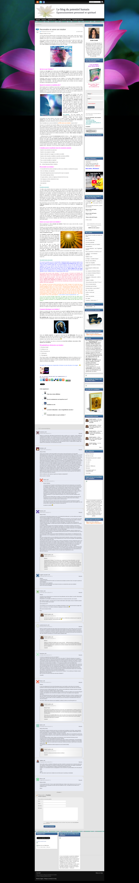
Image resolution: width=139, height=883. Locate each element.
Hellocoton (48, 847)
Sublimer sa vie (51, 404)
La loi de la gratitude (78, 24)
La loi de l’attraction (90, 275)
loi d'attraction (95, 355)
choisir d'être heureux (93, 344)
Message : (40, 808)
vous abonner (75, 822)
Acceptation (89, 340)
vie (91, 370)
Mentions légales (39, 878)
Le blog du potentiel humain (72, 9)
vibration (88, 370)
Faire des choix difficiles (53, 394)
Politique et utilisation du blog (50, 878)
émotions (95, 370)
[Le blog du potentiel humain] (37, 842)
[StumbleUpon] (52, 380)
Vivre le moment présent (91, 284)
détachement (99, 349)
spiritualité (89, 368)
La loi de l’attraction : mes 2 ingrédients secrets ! (60, 409)
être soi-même (93, 371)
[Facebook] (44, 380)
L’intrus (87, 294)
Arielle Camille (80, 31)
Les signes (88, 298)
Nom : (39, 801)
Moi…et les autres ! (90, 290)
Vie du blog (88, 473)
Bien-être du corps (89, 455)
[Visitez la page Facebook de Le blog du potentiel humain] (43, 2)
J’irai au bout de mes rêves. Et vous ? (94, 282)
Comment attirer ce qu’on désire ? (56, 415)
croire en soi (89, 348)
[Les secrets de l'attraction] (94, 319)
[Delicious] (55, 380)
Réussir (94, 367)
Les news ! (88, 462)
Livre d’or (87, 238)
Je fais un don (89, 210)
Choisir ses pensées (90, 296)
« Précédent (58, 792)
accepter (96, 340)
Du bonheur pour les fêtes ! (91, 286)
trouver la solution (96, 368)
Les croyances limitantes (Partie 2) (93, 271)
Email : (39, 803)
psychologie (91, 365)
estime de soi (98, 351)
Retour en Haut (99, 873)
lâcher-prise (91, 359)
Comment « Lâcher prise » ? (92, 300)
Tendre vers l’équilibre (90, 262)
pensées (93, 363)
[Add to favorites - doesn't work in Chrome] (49, 380)
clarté (100, 345)
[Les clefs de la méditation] (94, 402)
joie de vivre (96, 353)
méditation (91, 361)
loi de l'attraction (94, 356)
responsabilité (89, 367)
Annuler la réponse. (42, 796)
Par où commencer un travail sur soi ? (57, 399)
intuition (88, 353)
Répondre (80, 433)
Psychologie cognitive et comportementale (91, 471)
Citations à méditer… (90, 280)
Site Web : (40, 805)
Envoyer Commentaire (49, 826)
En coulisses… (89, 459)
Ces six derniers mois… (91, 240)
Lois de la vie (94, 358)
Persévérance (90, 364)
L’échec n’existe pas (90, 292)
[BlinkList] (63, 380)
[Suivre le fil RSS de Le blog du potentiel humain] (37, 2)
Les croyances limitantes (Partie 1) (93, 273)
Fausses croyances (90, 352)
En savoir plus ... (94, 56)
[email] (47, 380)
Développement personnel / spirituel (47, 31)
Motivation (88, 468)
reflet (95, 365)
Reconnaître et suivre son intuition (53, 29)
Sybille (41, 760)
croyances (97, 348)
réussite (98, 367)
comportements (89, 346)
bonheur (93, 342)
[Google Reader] (58, 380)
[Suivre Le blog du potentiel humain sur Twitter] (40, 2)
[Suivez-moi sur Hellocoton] (43, 845)
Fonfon (48, 795)
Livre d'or (87, 464)
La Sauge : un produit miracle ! (92, 258)
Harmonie (97, 352)
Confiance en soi (97, 346)
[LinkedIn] (60, 380)
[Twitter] (41, 380)
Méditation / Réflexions (90, 466)
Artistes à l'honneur (90, 453)
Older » (100, 447)
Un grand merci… (39, 24)
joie (92, 353)
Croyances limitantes (91, 349)
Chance (99, 342)
